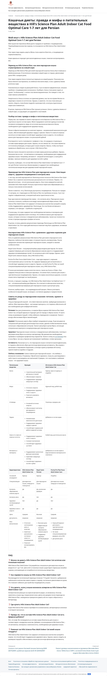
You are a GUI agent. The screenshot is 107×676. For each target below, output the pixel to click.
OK (89, 674)
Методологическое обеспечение (52, 8)
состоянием (59, 337)
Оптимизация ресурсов (72, 8)
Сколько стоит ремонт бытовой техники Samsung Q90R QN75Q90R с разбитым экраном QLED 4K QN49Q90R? (27, 648)
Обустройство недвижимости (88, 667)
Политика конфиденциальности (88, 661)
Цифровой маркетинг (70, 667)
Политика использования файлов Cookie (63, 661)
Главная (10, 16)
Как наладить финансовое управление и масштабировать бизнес (29, 11)
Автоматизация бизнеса (33, 8)
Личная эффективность (15, 8)
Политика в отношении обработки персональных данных (31, 661)
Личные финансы (13, 669)
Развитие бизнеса (87, 8)
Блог (9, 661)
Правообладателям (14, 664)
